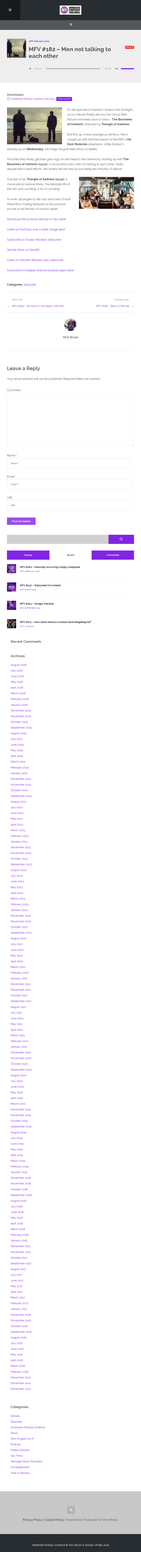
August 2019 (18, 1132)
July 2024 (17, 807)
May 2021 (16, 1024)
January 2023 (19, 910)
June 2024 (17, 813)
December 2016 (21, 1314)
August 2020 (19, 1075)
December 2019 (21, 1109)
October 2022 (19, 927)
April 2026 (17, 687)
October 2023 (19, 858)
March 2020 (18, 1103)
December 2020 (21, 1052)
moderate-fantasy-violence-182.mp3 (33, 98)
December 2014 (21, 1383)
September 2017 (21, 1263)
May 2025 (17, 750)
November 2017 (21, 1252)
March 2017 (18, 1297)
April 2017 (17, 1292)
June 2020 (17, 1086)
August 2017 (18, 1269)
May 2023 (17, 887)
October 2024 (19, 790)
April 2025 (17, 756)
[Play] (30, 69)
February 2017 (19, 1303)
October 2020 (19, 1063)
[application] (81, 69)
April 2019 (17, 1155)
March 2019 (18, 1160)
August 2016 (18, 1337)
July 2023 (17, 875)
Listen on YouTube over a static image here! (36, 229)
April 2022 (17, 961)
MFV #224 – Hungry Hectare (37, 603)
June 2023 (17, 881)
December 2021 (21, 984)
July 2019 (16, 1138)
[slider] (127, 69)
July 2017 (16, 1274)
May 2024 (17, 818)
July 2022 (17, 944)
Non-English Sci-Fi (22, 1438)
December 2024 (21, 779)
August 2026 (19, 665)
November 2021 (21, 989)
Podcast (16, 1444)
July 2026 (17, 670)
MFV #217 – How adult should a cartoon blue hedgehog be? (55, 622)
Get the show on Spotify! (23, 250)
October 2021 (19, 995)
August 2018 (18, 1200)
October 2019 (19, 1120)
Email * (11, 476)
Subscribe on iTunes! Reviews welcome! (34, 239)
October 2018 (19, 1189)
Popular (28, 555)
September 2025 (21, 727)
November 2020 (21, 1058)
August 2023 (18, 870)
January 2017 (19, 1309)
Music (14, 1433)
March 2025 (18, 761)
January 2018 (19, 1240)
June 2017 (17, 1280)
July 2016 (16, 1343)
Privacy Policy (32, 1520)
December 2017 (21, 1246)
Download (64, 99)
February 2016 (19, 1371)
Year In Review (20, 1473)
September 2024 (21, 796)
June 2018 (17, 1212)
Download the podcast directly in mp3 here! (36, 219)
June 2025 (17, 744)
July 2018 (16, 1206)
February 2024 (20, 836)
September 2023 (21, 864)
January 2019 (19, 1172)
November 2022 (21, 921)
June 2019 (17, 1143)
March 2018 (18, 1229)
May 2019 (17, 1149)
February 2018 (19, 1235)
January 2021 (19, 1046)
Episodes (30, 284)
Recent (70, 555)
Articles (15, 1416)
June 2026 (17, 676)
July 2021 (16, 1012)
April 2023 (17, 893)
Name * (12, 455)
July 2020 (17, 1081)
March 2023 (18, 898)
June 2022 (17, 950)
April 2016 (17, 1360)
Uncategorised (20, 1467)
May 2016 (17, 1354)
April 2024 (17, 824)
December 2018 (21, 1177)
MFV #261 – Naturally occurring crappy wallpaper (50, 567)
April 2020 (17, 1098)
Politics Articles (20, 1450)
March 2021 (18, 1035)
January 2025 (19, 773)
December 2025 (21, 710)
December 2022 (21, 915)
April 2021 (17, 1029)
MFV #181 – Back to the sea (112, 305)
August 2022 (18, 938)
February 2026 (20, 699)
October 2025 (19, 722)
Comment (14, 390)
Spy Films (17, 1455)
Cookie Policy (55, 1520)
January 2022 (19, 978)
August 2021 (18, 1007)
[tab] (28, 555)
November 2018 (21, 1183)
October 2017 (19, 1257)
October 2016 (19, 1326)
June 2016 (17, 1349)
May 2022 (17, 955)
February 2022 (20, 972)
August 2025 (18, 733)
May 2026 (17, 682)
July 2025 (17, 739)
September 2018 (21, 1195)
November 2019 (21, 1115)
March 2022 (18, 967)
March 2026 (18, 693)
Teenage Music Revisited (26, 1461)
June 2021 (17, 1018)
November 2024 (21, 784)
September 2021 (21, 1001)
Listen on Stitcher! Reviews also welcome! (35, 260)
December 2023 (21, 847)
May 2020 (17, 1092)
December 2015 (21, 1377)
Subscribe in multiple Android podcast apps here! (40, 270)
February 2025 (20, 767)
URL (10, 497)
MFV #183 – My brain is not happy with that (38, 305)
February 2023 (20, 904)
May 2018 (17, 1217)
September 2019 (21, 1126)
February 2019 (19, 1166)
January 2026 (19, 705)
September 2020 (21, 1069)
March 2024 (18, 830)
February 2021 (19, 1041)
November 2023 (21, 853)
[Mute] (117, 69)
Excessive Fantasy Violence (28, 1427)
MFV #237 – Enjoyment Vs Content (40, 585)
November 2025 (21, 716)
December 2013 (21, 1388)
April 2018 (17, 1223)
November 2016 (21, 1320)
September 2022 (21, 932)
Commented (112, 555)
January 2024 (19, 841)
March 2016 (18, 1366)
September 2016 (21, 1331)
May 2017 (16, 1286)
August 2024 (18, 801)
